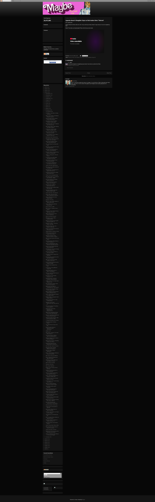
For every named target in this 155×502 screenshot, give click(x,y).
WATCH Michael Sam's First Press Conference (51, 214)
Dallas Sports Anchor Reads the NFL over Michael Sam (52, 392)
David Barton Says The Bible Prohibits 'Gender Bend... (51, 122)
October (47, 96)
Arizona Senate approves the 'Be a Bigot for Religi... (52, 263)
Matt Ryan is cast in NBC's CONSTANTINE (51, 218)
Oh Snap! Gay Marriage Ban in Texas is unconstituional (52, 150)
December (48, 93)
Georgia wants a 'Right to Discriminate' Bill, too (51, 185)
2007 (46, 448)
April (47, 106)
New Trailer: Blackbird (50, 365)
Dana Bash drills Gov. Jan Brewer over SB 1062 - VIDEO (52, 177)
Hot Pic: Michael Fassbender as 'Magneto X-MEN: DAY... (52, 376)
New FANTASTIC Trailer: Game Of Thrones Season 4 (52, 284)
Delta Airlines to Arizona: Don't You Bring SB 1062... (51, 161)
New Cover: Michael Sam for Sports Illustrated (51, 410)
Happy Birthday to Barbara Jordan (52, 231)
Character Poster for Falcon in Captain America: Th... (51, 420)
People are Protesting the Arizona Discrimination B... (52, 229)
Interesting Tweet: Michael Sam (52, 137)
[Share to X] (85, 55)
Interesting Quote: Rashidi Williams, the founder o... (51, 348)
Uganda (86, 57)
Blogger (83, 499)
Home (88, 73)
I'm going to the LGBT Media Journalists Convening (51, 158)
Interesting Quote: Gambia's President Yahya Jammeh (51, 279)
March (47, 108)
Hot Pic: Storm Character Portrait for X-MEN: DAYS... (52, 295)
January (47, 436)
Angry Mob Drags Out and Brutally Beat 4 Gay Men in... (52, 344)
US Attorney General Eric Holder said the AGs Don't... (52, 173)
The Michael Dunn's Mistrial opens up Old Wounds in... (51, 336)
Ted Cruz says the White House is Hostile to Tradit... (52, 273)
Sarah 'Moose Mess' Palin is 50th (52, 425)
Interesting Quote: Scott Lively (51, 404)
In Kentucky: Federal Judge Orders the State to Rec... (51, 130)
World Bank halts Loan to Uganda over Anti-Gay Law (52, 124)
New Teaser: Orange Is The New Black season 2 (52, 333)
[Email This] (82, 55)
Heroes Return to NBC (50, 206)
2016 (46, 88)
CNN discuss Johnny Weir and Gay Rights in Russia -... (51, 360)
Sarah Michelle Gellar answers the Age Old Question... (52, 119)
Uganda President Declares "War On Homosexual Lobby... (52, 318)
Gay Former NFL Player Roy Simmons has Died (51, 132)
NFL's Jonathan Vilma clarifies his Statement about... (52, 418)
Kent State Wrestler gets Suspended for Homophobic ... (52, 403)
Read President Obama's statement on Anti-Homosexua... (50, 328)
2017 (46, 87)
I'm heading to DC (49, 111)
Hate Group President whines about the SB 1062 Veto (51, 142)
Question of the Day (49, 199)
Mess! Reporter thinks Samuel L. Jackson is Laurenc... (52, 427)
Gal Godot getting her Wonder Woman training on (51, 180)
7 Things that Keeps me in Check (52, 320)
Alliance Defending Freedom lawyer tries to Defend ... (51, 183)
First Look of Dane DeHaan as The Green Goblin (51, 252)
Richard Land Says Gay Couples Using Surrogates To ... (52, 221)
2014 (46, 92)
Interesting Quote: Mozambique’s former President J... (52, 242)
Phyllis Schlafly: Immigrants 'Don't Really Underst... (52, 297)
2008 (46, 447)
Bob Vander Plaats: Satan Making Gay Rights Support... (52, 127)
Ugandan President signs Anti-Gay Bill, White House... (51, 191)
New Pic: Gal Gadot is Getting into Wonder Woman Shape (52, 316)
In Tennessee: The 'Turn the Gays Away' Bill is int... (52, 381)
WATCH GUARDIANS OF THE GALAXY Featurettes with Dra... (52, 244)
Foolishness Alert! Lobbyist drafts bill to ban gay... (52, 188)
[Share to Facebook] (86, 55)
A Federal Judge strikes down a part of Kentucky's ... (52, 395)
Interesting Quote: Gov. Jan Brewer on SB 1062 (51, 227)
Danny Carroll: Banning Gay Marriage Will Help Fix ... (51, 389)
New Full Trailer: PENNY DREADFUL (50, 351)
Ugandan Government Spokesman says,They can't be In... (52, 303)
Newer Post (68, 73)
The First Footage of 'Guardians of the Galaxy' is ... (52, 307)
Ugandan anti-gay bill (92, 57)
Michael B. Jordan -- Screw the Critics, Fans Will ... (52, 224)
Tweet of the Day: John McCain (52, 192)
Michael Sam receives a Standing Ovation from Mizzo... (52, 341)
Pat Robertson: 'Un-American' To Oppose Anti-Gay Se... (52, 170)
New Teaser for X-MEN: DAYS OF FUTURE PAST (52, 168)
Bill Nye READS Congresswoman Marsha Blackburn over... (52, 292)
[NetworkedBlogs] (52, 60)
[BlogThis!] (83, 55)
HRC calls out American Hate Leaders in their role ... (51, 260)
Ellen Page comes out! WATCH (52, 355)
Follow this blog (52, 62)
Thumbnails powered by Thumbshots (46, 488)
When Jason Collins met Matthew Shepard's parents (52, 116)
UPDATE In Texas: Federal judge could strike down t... (52, 397)
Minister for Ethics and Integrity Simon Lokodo (76, 57)
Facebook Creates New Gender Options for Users (52, 379)
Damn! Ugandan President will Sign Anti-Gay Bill (51, 358)
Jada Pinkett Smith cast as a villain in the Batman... (51, 271)
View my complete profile (70, 86)
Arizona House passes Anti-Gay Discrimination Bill (52, 247)
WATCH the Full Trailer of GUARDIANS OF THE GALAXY (52, 287)
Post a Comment (70, 67)
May (47, 105)
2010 (46, 443)
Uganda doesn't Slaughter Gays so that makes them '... (52, 289)
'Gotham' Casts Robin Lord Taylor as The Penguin (52, 412)
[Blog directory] (46, 469)
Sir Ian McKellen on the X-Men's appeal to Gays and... (52, 135)
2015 (46, 90)
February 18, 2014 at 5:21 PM (73, 65)
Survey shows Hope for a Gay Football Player (51, 300)
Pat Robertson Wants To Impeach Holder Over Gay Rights (52, 139)
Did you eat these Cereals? (51, 216)
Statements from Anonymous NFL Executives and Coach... (52, 432)
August (47, 100)
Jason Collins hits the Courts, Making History (51, 198)
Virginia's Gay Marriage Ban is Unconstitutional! (51, 371)
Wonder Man (74, 80)
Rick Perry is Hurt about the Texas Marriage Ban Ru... (52, 147)
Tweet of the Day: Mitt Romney (52, 165)
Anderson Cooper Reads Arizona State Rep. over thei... (52, 212)
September (48, 98)
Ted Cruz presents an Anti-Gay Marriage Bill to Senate (52, 373)
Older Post (109, 73)
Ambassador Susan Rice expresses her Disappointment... (50, 309)
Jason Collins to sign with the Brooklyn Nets (51, 204)
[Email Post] (80, 55)
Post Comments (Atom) (91, 76)
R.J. (69, 62)
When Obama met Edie (50, 362)
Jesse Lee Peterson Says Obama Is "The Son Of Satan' (52, 434)
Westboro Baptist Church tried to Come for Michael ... (52, 339)
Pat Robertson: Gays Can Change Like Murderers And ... (52, 249)
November (48, 95)
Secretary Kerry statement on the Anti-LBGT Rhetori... (52, 257)
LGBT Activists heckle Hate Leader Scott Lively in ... (51, 233)
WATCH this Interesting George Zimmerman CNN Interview (52, 313)
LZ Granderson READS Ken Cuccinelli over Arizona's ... (51, 163)
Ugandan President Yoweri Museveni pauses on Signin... (52, 236)
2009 (46, 445)
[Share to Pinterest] (87, 55)
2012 (46, 440)
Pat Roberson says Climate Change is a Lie (51, 276)
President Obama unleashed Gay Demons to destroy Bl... (52, 153)
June (47, 103)
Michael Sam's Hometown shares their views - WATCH (52, 400)
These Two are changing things (52, 175)
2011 (46, 442)
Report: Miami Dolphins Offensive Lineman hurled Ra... (52, 353)
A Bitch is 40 (48, 330)
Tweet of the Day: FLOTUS (51, 429)
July (47, 101)
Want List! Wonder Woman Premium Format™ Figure (51, 384)
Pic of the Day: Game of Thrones (52, 345)
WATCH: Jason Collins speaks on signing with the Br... (52, 202)
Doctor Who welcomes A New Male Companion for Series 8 (52, 195)
